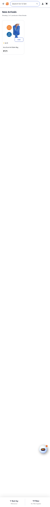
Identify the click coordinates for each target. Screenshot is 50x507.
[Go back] (3, 3)
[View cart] (46, 4)
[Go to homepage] (7, 3)
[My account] (42, 4)
